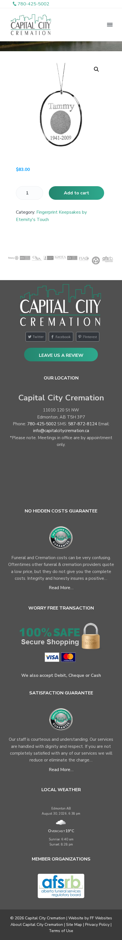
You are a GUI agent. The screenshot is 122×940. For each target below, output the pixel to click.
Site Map (74, 924)
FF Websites (101, 918)
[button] (96, 69)
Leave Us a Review (61, 355)
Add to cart (76, 193)
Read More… (61, 588)
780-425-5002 (41, 424)
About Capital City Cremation (36, 924)
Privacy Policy (97, 924)
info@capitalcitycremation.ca (61, 430)
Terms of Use (61, 930)
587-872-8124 (82, 424)
